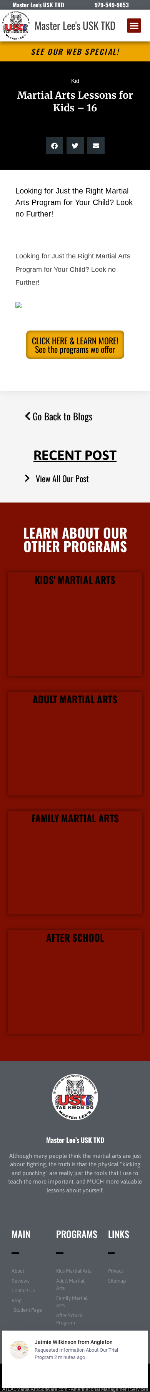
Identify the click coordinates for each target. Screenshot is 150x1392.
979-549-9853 (112, 4)
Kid (75, 81)
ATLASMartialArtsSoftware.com (34, 1389)
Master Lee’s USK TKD (75, 1140)
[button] (134, 25)
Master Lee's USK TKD (75, 25)
